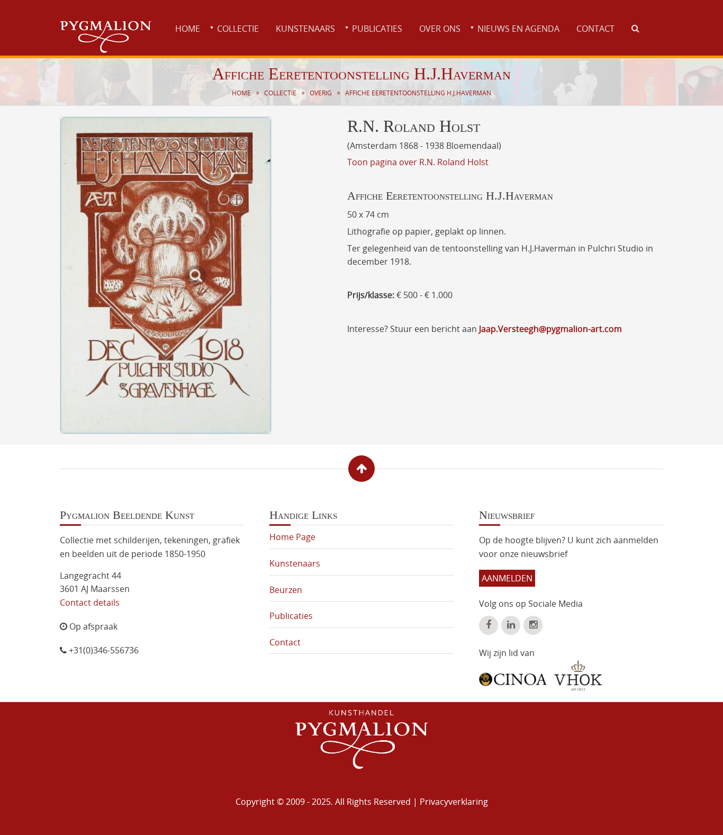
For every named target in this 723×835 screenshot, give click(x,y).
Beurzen (285, 590)
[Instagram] (533, 625)
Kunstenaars (305, 28)
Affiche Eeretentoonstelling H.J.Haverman (418, 92)
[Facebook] (488, 625)
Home (187, 28)
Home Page (292, 537)
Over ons (439, 28)
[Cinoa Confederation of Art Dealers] (512, 675)
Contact (595, 28)
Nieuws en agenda (518, 28)
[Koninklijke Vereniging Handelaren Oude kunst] (578, 675)
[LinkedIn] (510, 625)
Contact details (90, 602)
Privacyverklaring (454, 801)
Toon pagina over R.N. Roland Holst (418, 162)
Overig (321, 92)
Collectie (238, 28)
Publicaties (377, 28)
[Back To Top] (361, 468)
